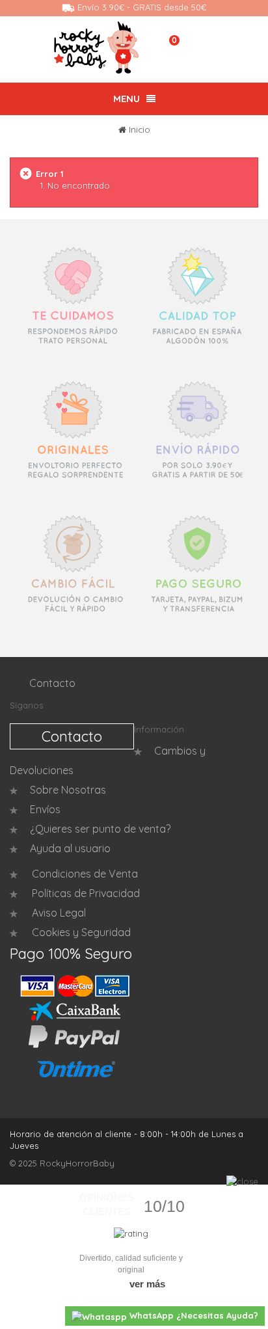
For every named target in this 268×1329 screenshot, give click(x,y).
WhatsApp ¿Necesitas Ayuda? (192, 1315)
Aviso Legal (57, 912)
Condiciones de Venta (83, 873)
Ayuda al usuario (70, 848)
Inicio (139, 129)
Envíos (45, 809)
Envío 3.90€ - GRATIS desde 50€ (140, 7)
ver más (147, 1283)
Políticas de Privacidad (84, 893)
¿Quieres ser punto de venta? (100, 828)
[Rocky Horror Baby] (96, 47)
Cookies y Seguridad (80, 932)
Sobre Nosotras (68, 789)
